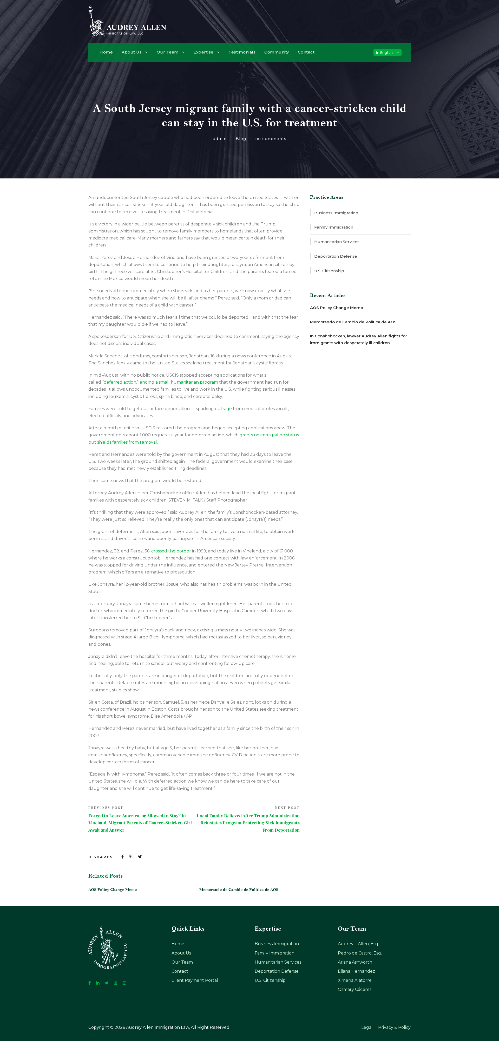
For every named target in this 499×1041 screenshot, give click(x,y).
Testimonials (241, 52)
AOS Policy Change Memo (112, 889)
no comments (270, 138)
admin (220, 138)
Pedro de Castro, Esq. (360, 953)
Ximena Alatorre (355, 980)
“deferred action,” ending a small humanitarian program (160, 382)
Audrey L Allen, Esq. (358, 943)
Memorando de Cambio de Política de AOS (238, 889)
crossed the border (171, 551)
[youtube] (115, 982)
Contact (306, 52)
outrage (223, 408)
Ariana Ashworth (355, 962)
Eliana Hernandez (356, 971)
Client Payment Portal (195, 980)
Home (106, 52)
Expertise (203, 52)
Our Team (168, 52)
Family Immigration (333, 227)
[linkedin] (98, 982)
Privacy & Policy (394, 1027)
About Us (132, 52)
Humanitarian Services (336, 241)
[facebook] (89, 982)
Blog (241, 138)
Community (276, 52)
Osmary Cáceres (354, 989)
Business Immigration (336, 212)
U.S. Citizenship (329, 270)
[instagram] (124, 982)
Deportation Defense (335, 256)
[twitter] (107, 982)
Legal (367, 1027)
